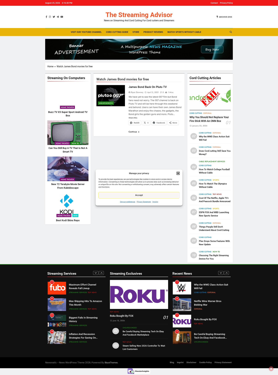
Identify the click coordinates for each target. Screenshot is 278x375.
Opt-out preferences (127, 202)
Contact (214, 3)
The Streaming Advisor (139, 15)
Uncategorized (106, 103)
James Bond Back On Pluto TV (148, 87)
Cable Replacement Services (212, 161)
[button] (178, 173)
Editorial (207, 113)
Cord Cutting (196, 113)
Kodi (75, 215)
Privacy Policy (226, 3)
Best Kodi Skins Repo (68, 220)
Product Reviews (153, 32)
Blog (172, 362)
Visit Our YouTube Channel (86, 32)
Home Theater (67, 107)
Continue (133, 131)
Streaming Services (78, 292)
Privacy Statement (144, 202)
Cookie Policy (205, 362)
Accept (139, 195)
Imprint (155, 202)
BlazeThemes (111, 362)
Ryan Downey (137, 92)
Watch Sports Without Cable (184, 32)
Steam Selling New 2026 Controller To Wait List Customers (207, 338)
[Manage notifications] (271, 368)
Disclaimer (191, 362)
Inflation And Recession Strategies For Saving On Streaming (82, 321)
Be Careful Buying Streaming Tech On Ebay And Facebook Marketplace (209, 321)
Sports (216, 180)
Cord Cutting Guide (117, 32)
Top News (217, 194)
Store (135, 32)
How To (75, 143)
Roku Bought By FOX (121, 315)
